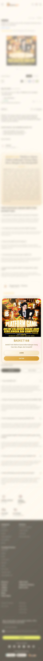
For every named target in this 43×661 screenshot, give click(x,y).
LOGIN (21, 353)
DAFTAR (21, 358)
